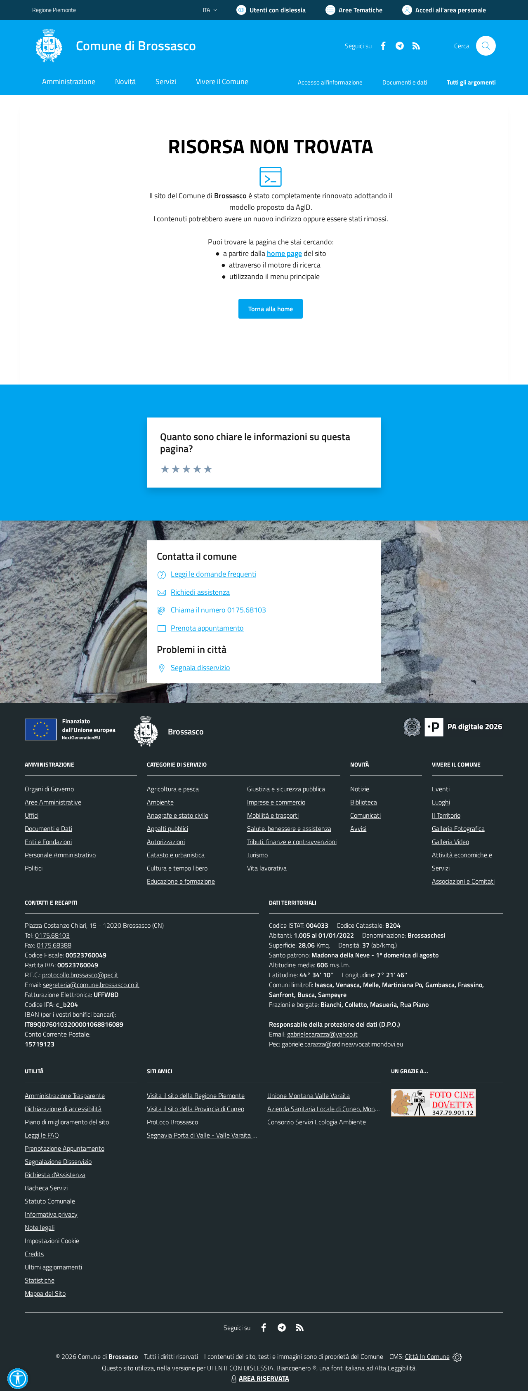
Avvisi (358, 828)
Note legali (39, 1227)
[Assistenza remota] (457, 1356)
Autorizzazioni (166, 842)
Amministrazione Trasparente (65, 1095)
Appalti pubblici (167, 828)
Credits (34, 1254)
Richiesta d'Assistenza (55, 1175)
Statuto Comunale (50, 1201)
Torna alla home (270, 309)
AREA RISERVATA (264, 1378)
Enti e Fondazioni (48, 842)
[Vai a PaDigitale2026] (453, 726)
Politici (33, 868)
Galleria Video (450, 842)
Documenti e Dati (48, 828)
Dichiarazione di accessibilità (63, 1109)
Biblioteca (363, 802)
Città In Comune (427, 1356)
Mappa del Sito (45, 1293)
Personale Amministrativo (60, 855)
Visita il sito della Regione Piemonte (196, 1095)
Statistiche (39, 1280)
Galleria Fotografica (458, 828)
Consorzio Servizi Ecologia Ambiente (316, 1122)
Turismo (257, 855)
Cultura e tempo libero (177, 868)
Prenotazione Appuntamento (64, 1148)
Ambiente (160, 802)
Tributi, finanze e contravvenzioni (292, 842)
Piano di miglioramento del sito (67, 1122)
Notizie (359, 789)
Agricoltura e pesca (173, 789)
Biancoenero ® (296, 1368)
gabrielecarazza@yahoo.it (322, 1034)
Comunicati (365, 815)
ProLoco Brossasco (172, 1122)
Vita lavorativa (267, 868)
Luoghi (441, 802)
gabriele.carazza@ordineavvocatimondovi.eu (342, 1044)
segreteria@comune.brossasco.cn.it (91, 985)
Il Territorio (446, 815)
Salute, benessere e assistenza (289, 828)
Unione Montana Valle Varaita (308, 1095)
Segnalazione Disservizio (58, 1161)
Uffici (31, 815)
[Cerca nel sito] (486, 46)
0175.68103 (52, 935)
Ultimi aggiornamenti (53, 1267)
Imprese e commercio (276, 802)
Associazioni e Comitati (463, 881)
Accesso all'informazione (330, 82)
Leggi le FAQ (42, 1135)
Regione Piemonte (54, 9)
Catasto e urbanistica (176, 855)
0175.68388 (54, 945)
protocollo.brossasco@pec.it (80, 975)
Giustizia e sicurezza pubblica (286, 789)
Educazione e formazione (181, 881)
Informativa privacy (51, 1214)
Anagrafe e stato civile (177, 815)
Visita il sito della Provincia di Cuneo (195, 1109)
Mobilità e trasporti (273, 815)
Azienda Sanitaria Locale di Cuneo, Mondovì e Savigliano (344, 1109)
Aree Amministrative (53, 802)
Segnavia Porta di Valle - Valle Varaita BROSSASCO (218, 1135)
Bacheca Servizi (46, 1188)
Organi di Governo (49, 789)
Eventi (441, 789)
